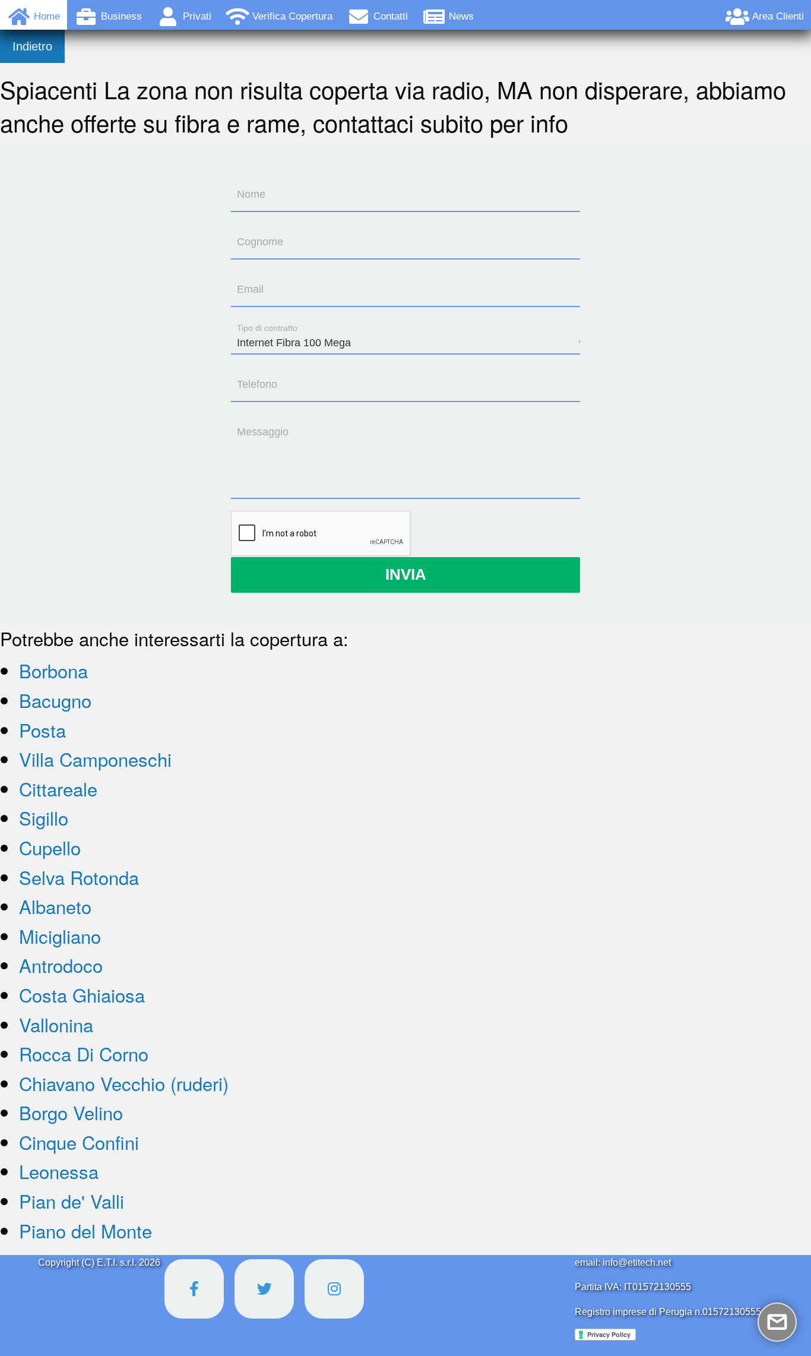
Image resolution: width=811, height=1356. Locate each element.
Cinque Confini (79, 1142)
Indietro (32, 46)
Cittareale (58, 788)
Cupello (50, 847)
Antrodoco (61, 965)
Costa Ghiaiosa (82, 994)
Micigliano (60, 935)
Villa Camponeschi (95, 758)
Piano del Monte (85, 1230)
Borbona (53, 670)
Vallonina (56, 1024)
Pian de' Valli (71, 1200)
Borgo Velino (71, 1112)
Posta (42, 729)
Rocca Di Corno (83, 1053)
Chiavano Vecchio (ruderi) (124, 1083)
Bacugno (55, 700)
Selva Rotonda (79, 877)
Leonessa (59, 1171)
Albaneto (55, 906)
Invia (405, 574)
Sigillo (43, 817)
